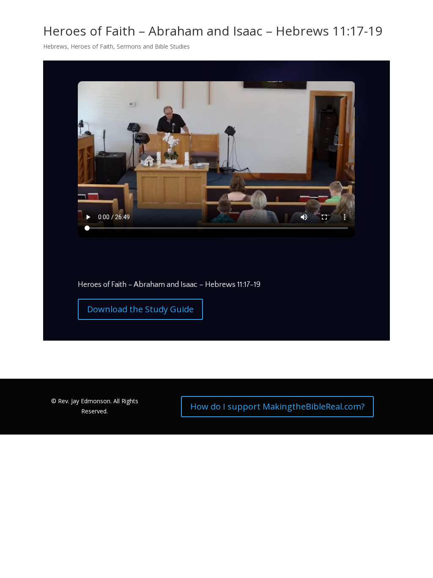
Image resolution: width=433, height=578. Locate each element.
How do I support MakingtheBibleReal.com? (277, 406)
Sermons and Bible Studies (153, 46)
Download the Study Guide (140, 309)
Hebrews (55, 46)
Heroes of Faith (92, 46)
